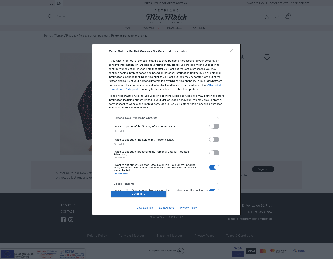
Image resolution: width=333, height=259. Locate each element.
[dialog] (166, 129)
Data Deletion (144, 207)
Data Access (166, 207)
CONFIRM (139, 193)
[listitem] (166, 118)
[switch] (214, 126)
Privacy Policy (188, 207)
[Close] (233, 51)
